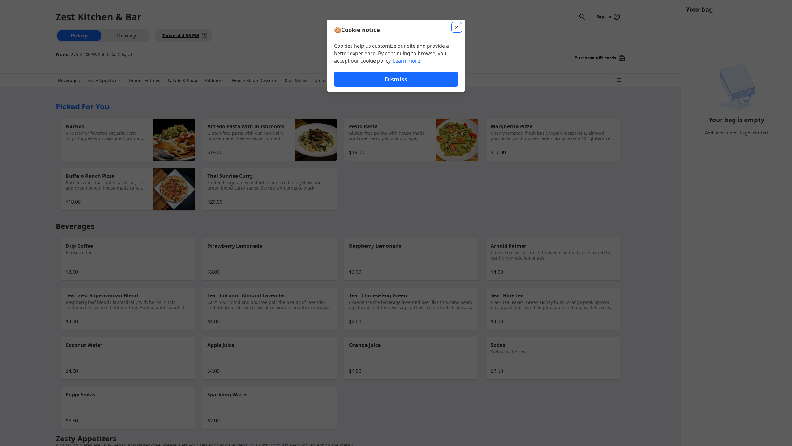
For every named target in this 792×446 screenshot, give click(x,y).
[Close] (457, 27)
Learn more (406, 60)
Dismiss (396, 79)
